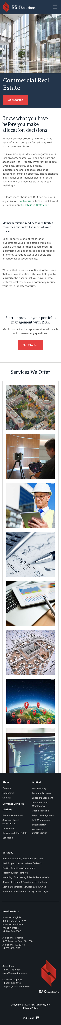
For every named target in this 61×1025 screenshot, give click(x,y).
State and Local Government (10, 822)
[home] (19, 7)
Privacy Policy (30, 1008)
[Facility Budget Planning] (31, 552)
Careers (6, 788)
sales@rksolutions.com (14, 973)
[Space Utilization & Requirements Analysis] (31, 650)
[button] (54, 7)
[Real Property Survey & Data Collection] (31, 454)
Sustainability (39, 824)
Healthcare (8, 828)
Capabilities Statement (34, 205)
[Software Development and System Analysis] (31, 748)
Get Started (15, 99)
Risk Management (41, 820)
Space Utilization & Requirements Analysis (24, 882)
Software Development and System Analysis (25, 891)
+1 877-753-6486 (11, 969)
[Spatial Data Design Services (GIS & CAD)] (31, 699)
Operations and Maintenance (40, 804)
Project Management (43, 815)
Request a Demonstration (39, 831)
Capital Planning (40, 810)
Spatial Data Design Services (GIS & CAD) (24, 886)
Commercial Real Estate (14, 833)
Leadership (8, 793)
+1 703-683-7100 (11, 948)
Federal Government (13, 815)
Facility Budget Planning (15, 872)
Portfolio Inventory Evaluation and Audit (23, 858)
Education (7, 837)
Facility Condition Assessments (18, 868)
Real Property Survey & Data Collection (22, 863)
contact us (24, 201)
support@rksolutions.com (15, 986)
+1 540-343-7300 (11, 931)
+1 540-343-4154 (11, 983)
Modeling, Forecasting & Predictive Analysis (25, 877)
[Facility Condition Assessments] (31, 503)
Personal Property (41, 793)
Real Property (39, 788)
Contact (6, 797)
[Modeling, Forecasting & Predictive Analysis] (31, 601)
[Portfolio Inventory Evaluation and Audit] (31, 405)
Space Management (42, 797)
